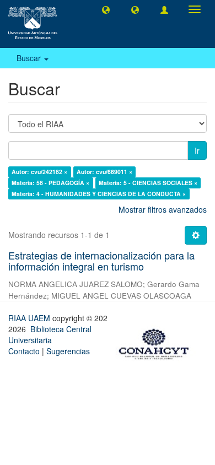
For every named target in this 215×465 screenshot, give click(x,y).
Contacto (24, 350)
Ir (197, 150)
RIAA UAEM (30, 317)
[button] (106, 9)
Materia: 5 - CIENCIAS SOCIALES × (148, 183)
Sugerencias (68, 350)
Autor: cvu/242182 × (39, 171)
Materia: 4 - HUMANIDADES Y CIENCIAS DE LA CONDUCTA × (99, 194)
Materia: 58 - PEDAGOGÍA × (50, 183)
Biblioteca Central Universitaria (50, 334)
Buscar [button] (30, 57)
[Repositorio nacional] (157, 342)
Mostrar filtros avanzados (163, 209)
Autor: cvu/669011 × (104, 171)
